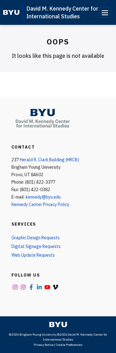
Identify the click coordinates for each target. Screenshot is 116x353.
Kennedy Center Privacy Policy (40, 204)
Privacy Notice (44, 345)
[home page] (11, 12)
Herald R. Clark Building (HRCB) (49, 160)
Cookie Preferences (69, 345)
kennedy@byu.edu (43, 197)
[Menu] (104, 12)
